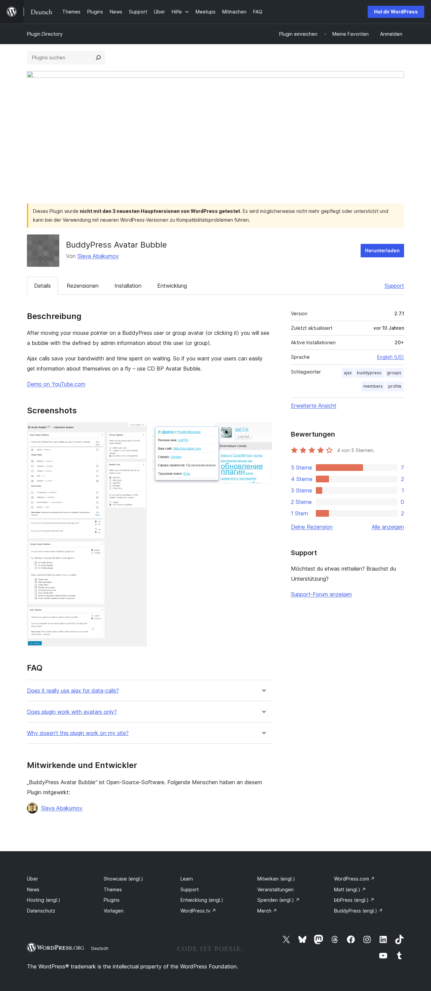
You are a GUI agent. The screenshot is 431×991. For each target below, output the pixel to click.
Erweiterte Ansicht (313, 405)
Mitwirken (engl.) (276, 879)
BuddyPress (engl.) (358, 911)
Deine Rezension (312, 526)
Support (394, 285)
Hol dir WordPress (396, 11)
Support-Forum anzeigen (321, 594)
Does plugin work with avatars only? (72, 712)
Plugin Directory (45, 34)
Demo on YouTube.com (56, 384)
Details (42, 285)
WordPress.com (354, 879)
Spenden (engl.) (278, 900)
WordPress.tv (198, 911)
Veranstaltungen (275, 889)
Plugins (112, 900)
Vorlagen (114, 911)
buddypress (369, 372)
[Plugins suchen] (98, 57)
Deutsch (99, 948)
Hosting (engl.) (43, 900)
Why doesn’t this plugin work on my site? (78, 733)
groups (394, 372)
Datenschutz (41, 911)
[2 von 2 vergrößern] (263, 431)
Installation (127, 285)
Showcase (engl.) (123, 879)
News (33, 889)
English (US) (390, 357)
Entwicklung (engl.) (201, 900)
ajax (348, 372)
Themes (113, 889)
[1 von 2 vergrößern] (137, 431)
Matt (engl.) (350, 889)
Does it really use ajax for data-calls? (73, 691)
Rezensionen (83, 285)
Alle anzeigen (388, 526)
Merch (267, 911)
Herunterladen (382, 250)
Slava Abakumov (98, 256)
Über (32, 879)
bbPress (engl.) (354, 900)
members (373, 386)
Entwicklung (172, 285)
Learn (186, 879)
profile (394, 386)
